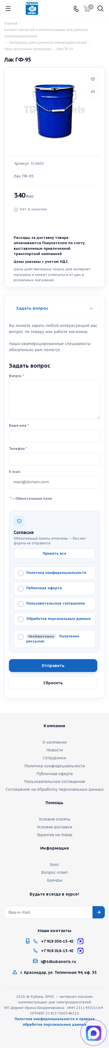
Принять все (54, 553)
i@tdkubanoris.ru (58, 961)
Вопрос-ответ (54, 872)
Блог (54, 864)
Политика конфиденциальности (56, 572)
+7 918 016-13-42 (57, 950)
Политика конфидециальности (54, 765)
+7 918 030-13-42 (57, 941)
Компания (54, 725)
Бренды (54, 880)
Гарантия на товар (54, 834)
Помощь (55, 802)
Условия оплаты (54, 819)
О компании (54, 742)
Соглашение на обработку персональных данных (55, 789)
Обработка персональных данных (58, 618)
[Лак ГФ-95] (54, 109)
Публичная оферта (44, 588)
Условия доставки (54, 826)
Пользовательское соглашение (55, 603)
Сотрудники (54, 757)
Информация (54, 848)
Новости (54, 750)
